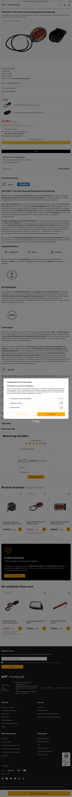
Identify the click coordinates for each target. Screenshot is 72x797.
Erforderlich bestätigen (21, 414)
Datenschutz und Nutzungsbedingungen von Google (28, 393)
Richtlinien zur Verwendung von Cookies (51, 388)
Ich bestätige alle (51, 414)
